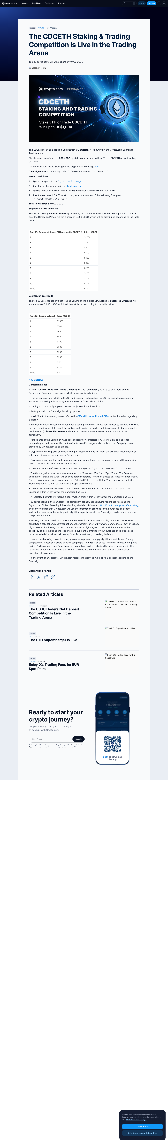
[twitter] (39, 577)
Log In (141, 3)
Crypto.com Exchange (69, 181)
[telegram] (45, 577)
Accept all (142, 1126)
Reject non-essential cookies (142, 1133)
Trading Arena (74, 186)
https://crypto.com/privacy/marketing (118, 505)
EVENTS (41, 28)
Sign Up (151, 3)
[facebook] (32, 577)
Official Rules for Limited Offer (93, 416)
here (97, 166)
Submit (79, 739)
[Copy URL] (53, 577)
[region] (142, 1125)
